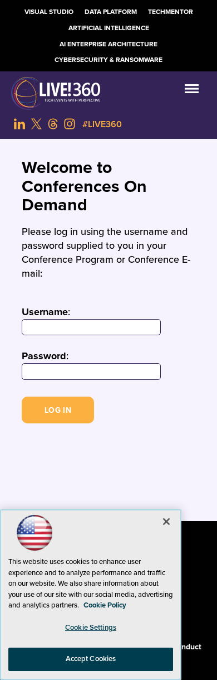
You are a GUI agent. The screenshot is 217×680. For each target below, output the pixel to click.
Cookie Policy (104, 605)
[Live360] (108, 93)
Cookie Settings (90, 627)
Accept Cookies (91, 658)
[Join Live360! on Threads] (52, 123)
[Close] (166, 521)
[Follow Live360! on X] (36, 123)
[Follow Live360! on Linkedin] (19, 123)
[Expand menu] (191, 91)
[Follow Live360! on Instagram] (69, 123)
